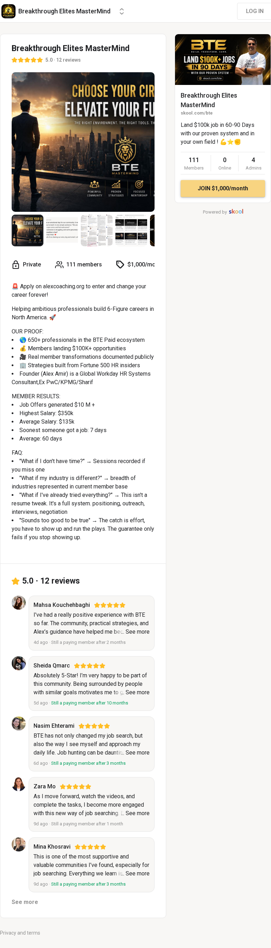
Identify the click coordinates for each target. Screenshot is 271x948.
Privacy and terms (20, 933)
